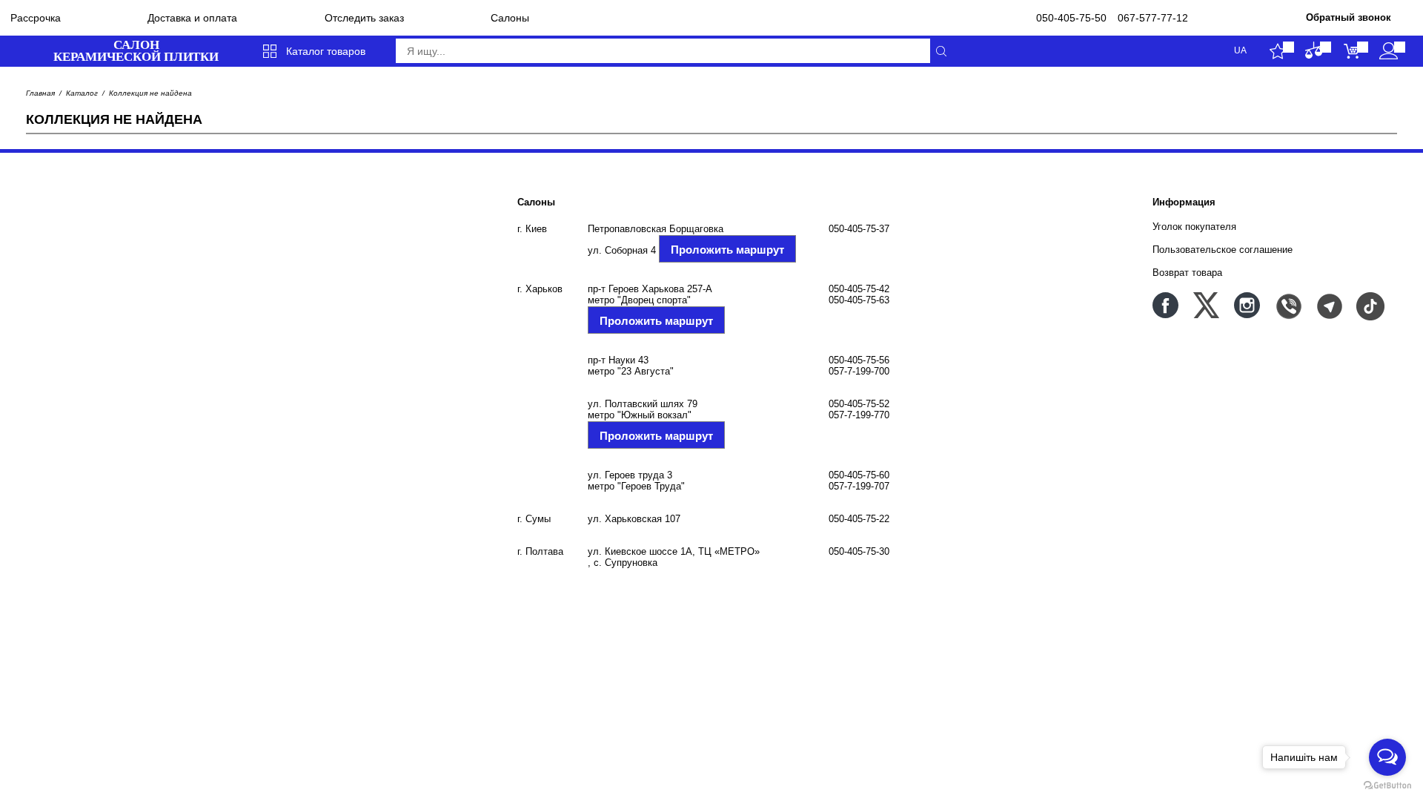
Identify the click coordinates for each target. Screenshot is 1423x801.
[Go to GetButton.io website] (1387, 786)
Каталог (82, 93)
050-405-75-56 (859, 360)
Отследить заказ (364, 18)
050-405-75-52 (859, 403)
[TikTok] (1369, 305)
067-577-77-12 (1153, 18)
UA (1240, 51)
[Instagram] (1247, 305)
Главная (40, 93)
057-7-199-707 (859, 486)
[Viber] (1288, 305)
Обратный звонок (1348, 17)
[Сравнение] (1314, 51)
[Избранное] (1277, 51)
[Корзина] (1351, 51)
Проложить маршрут (727, 249)
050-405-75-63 (859, 300)
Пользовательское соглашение (1222, 249)
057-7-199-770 (859, 415)
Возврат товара (1187, 272)
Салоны (510, 18)
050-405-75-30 (859, 551)
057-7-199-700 (859, 371)
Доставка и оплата (192, 18)
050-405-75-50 (1071, 18)
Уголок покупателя (1194, 226)
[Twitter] (1206, 305)
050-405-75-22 (859, 518)
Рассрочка (35, 18)
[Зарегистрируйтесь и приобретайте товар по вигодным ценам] (1389, 51)
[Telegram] (1328, 305)
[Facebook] (1165, 305)
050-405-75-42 (859, 288)
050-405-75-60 (859, 475)
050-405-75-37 (859, 228)
